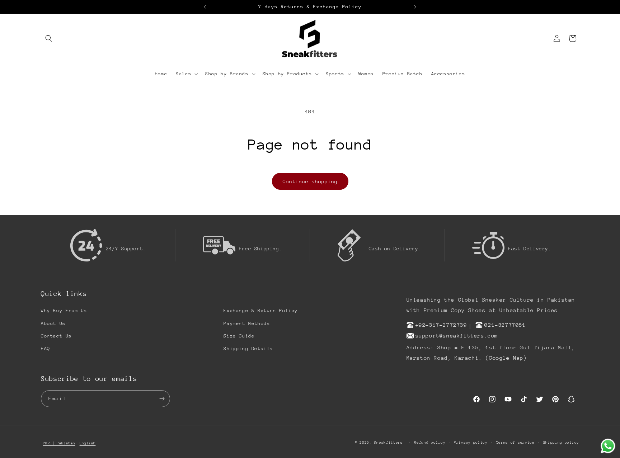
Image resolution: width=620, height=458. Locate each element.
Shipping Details (248, 348)
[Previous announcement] (205, 7)
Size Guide (239, 336)
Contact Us (56, 336)
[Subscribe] (162, 398)
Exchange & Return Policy (260, 310)
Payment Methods (247, 323)
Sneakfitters (388, 442)
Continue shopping (310, 181)
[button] (49, 38)
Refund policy (429, 442)
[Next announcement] (415, 7)
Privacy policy (471, 442)
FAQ (45, 348)
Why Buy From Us (64, 310)
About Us (53, 323)
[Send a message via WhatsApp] (608, 446)
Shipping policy (561, 442)
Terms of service (515, 442)
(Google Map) (506, 358)
